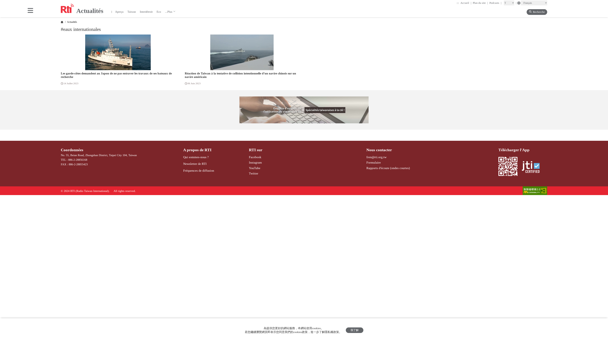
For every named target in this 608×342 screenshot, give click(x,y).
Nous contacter (379, 150)
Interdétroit (146, 11)
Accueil (465, 2)
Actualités (71, 22)
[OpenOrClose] (30, 10)
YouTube (254, 168)
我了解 (355, 330)
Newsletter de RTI (195, 163)
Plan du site (480, 2)
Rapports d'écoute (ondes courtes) (388, 168)
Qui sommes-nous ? (196, 157)
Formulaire (373, 162)
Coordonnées (72, 150)
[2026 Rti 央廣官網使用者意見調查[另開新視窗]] (304, 109)
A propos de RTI (197, 150)
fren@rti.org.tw (376, 157)
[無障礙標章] (535, 191)
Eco (159, 11)
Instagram (255, 162)
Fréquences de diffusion (198, 170)
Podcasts (495, 2)
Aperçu (119, 11)
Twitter (253, 173)
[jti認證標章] (532, 167)
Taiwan (131, 11)
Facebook (255, 157)
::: (458, 2)
